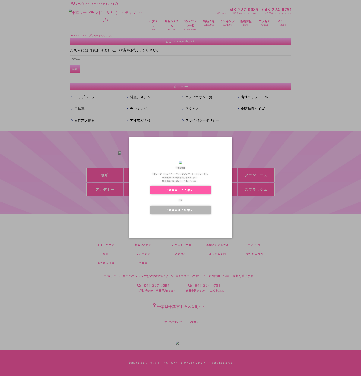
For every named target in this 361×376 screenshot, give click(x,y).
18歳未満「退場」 (180, 210)
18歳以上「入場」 (180, 190)
